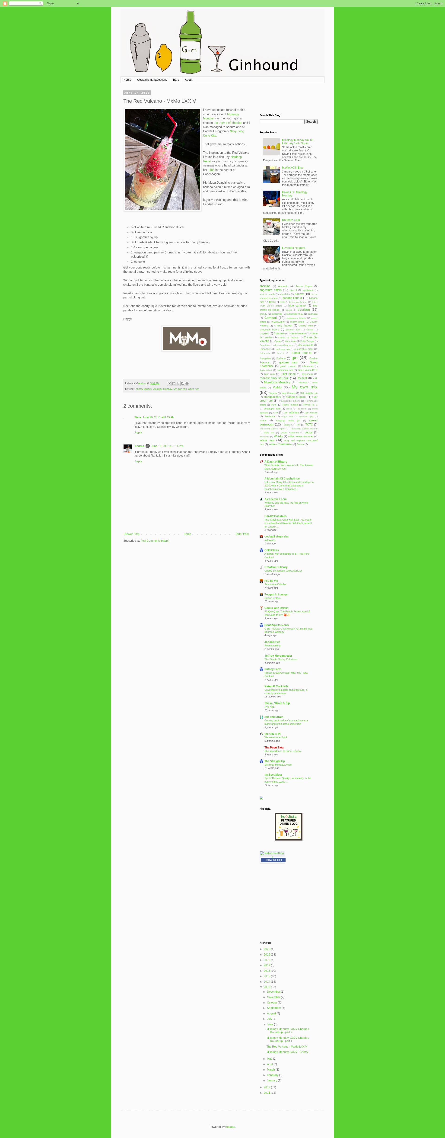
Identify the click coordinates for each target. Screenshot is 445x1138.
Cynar (277, 341)
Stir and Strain (273, 717)
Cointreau (279, 333)
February (273, 1075)
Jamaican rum (285, 370)
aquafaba (285, 294)
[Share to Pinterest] (187, 383)
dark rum (290, 341)
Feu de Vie (271, 580)
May (270, 1058)
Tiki (298, 424)
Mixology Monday (162, 388)
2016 (267, 970)
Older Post (242, 534)
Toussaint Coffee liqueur (304, 428)
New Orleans (289, 393)
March (271, 1069)
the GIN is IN (272, 733)
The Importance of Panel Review (282, 751)
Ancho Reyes (304, 286)
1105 (211, 170)
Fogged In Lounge (276, 594)
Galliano (281, 358)
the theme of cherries (228, 123)
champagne (278, 321)
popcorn (302, 408)
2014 (267, 981)
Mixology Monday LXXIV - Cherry (287, 1052)
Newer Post (131, 534)
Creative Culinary (276, 567)
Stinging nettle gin (288, 420)
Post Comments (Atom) (154, 540)
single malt (287, 416)
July (270, 1018)
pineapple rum (272, 408)
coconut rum (293, 329)
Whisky (278, 436)
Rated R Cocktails (276, 686)
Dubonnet (265, 349)
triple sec (269, 432)
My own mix (180, 388)
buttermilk (277, 314)
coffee (309, 329)
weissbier (264, 436)
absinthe (265, 286)
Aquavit (299, 294)
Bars (176, 79)
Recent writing (272, 645)
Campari (270, 318)
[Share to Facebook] (182, 383)
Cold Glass (271, 550)
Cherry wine (306, 325)
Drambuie (265, 345)
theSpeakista (273, 774)
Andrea (139, 446)
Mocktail (303, 382)
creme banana (297, 333)
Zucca (300, 444)
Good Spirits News (276, 625)
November (274, 997)
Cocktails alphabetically (152, 79)
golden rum (288, 362)
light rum (269, 374)
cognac (264, 333)
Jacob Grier (272, 642)
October (272, 1002)
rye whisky (311, 412)
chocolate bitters (269, 329)
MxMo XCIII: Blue (293, 167)
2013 (267, 987)
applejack (308, 290)
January (272, 1080)
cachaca (313, 313)
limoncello (307, 374)
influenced (307, 366)
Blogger (230, 1126)
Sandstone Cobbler (275, 584)
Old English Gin (309, 393)
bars (272, 302)
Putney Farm (272, 669)
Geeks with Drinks (276, 608)
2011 (267, 1092)
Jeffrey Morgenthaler (278, 655)
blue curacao (297, 305)
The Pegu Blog (273, 747)
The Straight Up (274, 761)
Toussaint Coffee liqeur (272, 428)
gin (295, 357)
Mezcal (302, 378)
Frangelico (265, 358)
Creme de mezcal (288, 337)
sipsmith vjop (306, 416)
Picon (274, 404)
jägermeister (266, 370)
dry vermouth (306, 345)
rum (275, 412)
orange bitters (272, 397)
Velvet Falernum (290, 432)
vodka (308, 432)
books (289, 310)
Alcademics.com (275, 499)
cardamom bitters (296, 318)
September (274, 1008)
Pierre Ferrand (290, 404)
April (270, 1064)
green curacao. (288, 366)
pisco (289, 408)
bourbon (304, 309)
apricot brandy (267, 294)
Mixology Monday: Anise (278, 764)
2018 (267, 960)
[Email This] (169, 383)
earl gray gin (283, 349)
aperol (293, 290)
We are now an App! (275, 737)
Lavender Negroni (293, 247)
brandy (263, 314)
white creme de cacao (300, 436)
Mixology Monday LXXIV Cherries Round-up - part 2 (288, 1030)
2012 (267, 1087)
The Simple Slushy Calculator (280, 659)
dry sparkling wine (284, 345)
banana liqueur (292, 298)
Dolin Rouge (307, 341)
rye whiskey (291, 412)
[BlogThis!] (174, 383)
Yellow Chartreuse (280, 444)
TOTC (309, 424)
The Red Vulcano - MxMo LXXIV (287, 1046)
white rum (193, 388)
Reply (138, 432)
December (274, 991)
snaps (263, 420)
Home (127, 79)
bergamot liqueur (298, 302)
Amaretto (283, 286)
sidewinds (270, 540)
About (188, 79)
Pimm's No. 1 (310, 404)
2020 (267, 949)
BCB (282, 302)
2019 (267, 954)
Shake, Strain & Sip (277, 703)
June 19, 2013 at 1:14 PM (167, 446)
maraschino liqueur (274, 378)
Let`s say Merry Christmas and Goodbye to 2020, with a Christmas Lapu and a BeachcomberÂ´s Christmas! (289, 485)
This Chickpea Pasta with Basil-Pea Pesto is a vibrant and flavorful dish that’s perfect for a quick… (288, 523)
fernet (280, 353)
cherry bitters (297, 321)
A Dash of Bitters (275, 461)
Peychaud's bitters (289, 401)
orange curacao (296, 397)
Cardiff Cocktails (275, 516)
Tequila (286, 424)
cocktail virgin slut (276, 536)
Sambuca (269, 416)
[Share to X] (178, 383)
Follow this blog (273, 859)
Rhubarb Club (291, 220)
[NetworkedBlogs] (272, 857)
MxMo (277, 387)
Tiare (137, 417)
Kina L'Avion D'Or (308, 370)
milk (315, 378)
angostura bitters (271, 290)
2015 (267, 976)
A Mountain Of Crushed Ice (282, 478)
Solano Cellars (272, 598)
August (272, 1013)
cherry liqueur (143, 388)
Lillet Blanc (288, 374)
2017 (267, 965)
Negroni (273, 393)
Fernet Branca (302, 353)
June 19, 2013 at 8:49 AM (159, 417)
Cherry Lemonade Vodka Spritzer (283, 570)
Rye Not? (269, 706)
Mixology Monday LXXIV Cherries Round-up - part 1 (288, 1039)
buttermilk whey (294, 314)
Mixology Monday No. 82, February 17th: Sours (298, 141)
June (270, 1024)
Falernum (265, 353)
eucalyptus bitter (303, 349)
